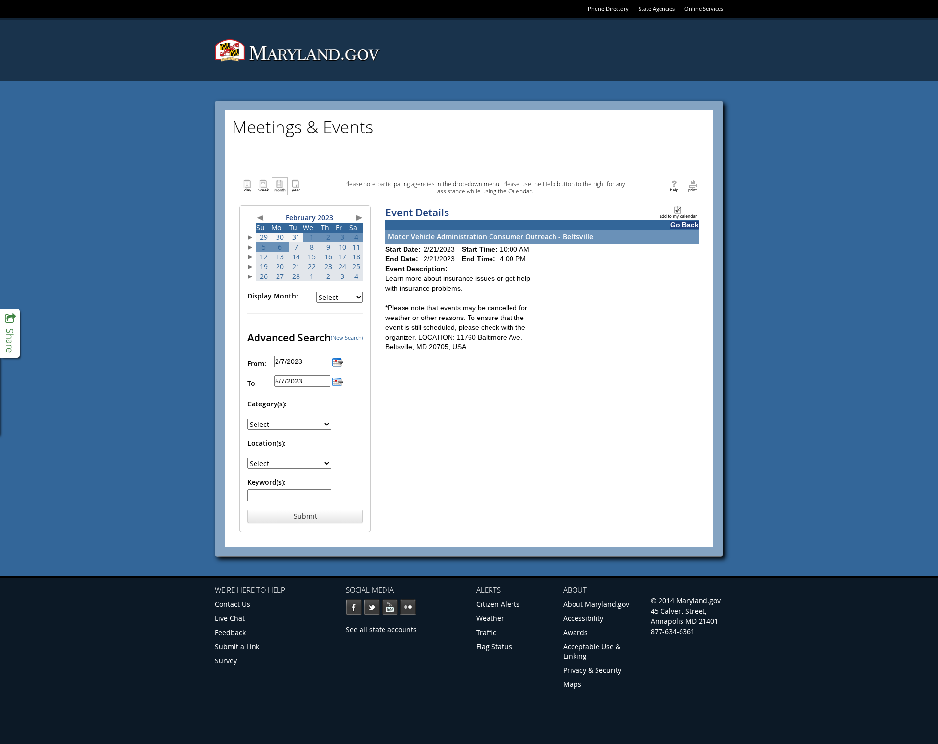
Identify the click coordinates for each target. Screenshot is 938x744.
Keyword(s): (266, 482)
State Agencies (657, 8)
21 (296, 266)
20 (280, 266)
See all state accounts (381, 629)
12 (264, 256)
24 (342, 266)
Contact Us (232, 604)
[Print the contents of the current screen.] (692, 185)
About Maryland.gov (596, 604)
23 (328, 266)
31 (296, 237)
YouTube (390, 607)
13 (280, 256)
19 (264, 266)
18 (356, 256)
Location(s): (266, 442)
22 (312, 266)
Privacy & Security (592, 670)
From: (256, 363)
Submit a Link (237, 646)
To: (252, 383)
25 (356, 266)
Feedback (230, 632)
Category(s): (267, 403)
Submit (305, 516)
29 (264, 237)
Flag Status (494, 646)
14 (296, 256)
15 (312, 256)
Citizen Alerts (498, 604)
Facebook (354, 607)
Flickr (408, 607)
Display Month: (272, 295)
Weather (490, 618)
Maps (572, 684)
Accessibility (583, 618)
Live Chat (230, 618)
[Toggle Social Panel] (10, 333)
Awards (575, 632)
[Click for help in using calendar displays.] (674, 185)
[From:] (337, 361)
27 (280, 276)
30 (280, 237)
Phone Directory (608, 8)
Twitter (372, 607)
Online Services (703, 8)
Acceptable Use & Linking (591, 651)
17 (342, 256)
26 (264, 276)
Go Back (684, 225)
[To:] (337, 380)
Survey (226, 660)
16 (328, 256)
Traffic (486, 632)
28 (296, 276)
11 (356, 247)
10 (342, 247)
